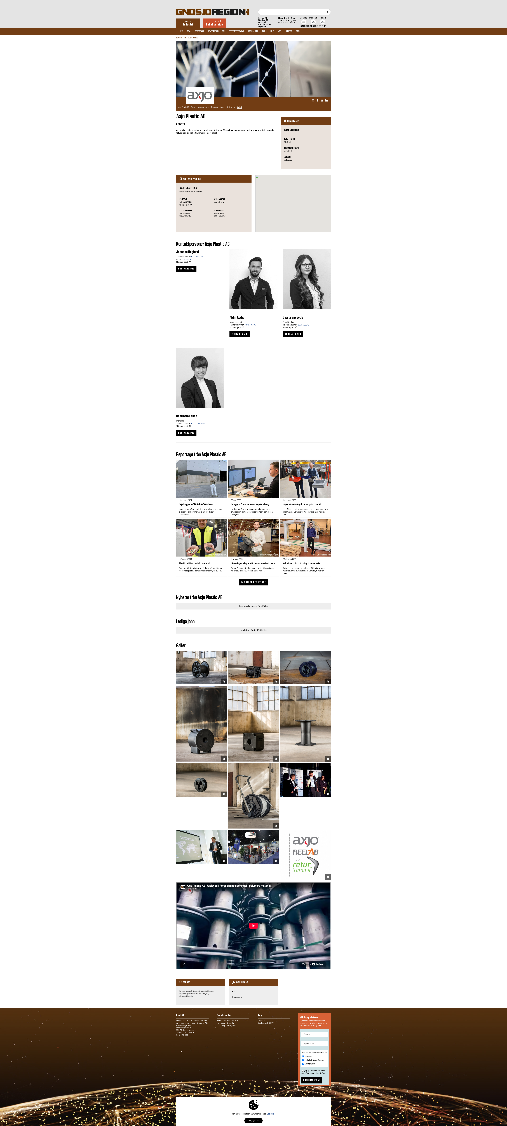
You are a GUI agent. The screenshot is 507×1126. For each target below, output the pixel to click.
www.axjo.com (219, 202)
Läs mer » (271, 1114)
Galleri (239, 107)
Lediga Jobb (231, 107)
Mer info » (320, 1073)
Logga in (261, 1020)
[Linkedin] (326, 100)
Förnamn (307, 1034)
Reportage (199, 31)
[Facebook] (317, 100)
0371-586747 (250, 325)
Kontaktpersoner (203, 107)
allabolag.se (288, 160)
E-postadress (309, 1044)
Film (272, 31)
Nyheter (222, 107)
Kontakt (193, 107)
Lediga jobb (253, 31)
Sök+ (189, 31)
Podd (264, 31)
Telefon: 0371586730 (186, 202)
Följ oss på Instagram (226, 1025)
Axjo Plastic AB (193, 38)
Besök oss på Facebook (227, 1020)
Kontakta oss (182, 1035)
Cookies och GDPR (266, 1023)
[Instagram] (322, 100)
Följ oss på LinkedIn (225, 1023)
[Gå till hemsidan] (313, 100)
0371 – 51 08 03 (198, 423)
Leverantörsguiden (216, 31)
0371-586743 (303, 325)
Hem (181, 31)
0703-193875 (188, 259)
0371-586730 (197, 256)
